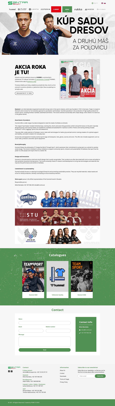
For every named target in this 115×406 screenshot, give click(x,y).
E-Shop (56, 9)
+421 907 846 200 (37, 377)
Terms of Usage (64, 379)
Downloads (63, 376)
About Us (62, 370)
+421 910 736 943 (41, 392)
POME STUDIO (35, 402)
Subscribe (100, 376)
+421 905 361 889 (37, 390)
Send (44, 350)
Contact (62, 373)
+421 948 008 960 (35, 381)
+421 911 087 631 (38, 386)
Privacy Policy (64, 382)
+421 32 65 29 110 (42, 372)
